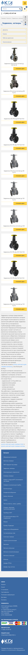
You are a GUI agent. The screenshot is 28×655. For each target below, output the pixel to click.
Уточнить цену (20, 68)
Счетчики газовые (9, 537)
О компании (4, 589)
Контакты (4, 600)
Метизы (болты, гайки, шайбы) (12, 503)
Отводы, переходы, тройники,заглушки (9, 508)
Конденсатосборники (10, 492)
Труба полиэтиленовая (10, 540)
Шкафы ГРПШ (7, 563)
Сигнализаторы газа (9, 533)
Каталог (9, 18)
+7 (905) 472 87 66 (9, 13)
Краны (5, 500)
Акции (3, 587)
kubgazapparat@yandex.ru (8, 635)
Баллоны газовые (9, 461)
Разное (6, 521)
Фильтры (6, 544)
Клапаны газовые (8, 476)
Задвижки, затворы (9, 468)
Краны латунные (8, 496)
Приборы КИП (8, 512)
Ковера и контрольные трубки (12, 485)
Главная (3, 18)
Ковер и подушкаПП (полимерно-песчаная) (13, 480)
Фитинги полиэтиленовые (11, 552)
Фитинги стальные (9, 555)
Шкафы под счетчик (9, 567)
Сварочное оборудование (11, 529)
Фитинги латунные (9, 548)
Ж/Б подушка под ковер (10, 464)
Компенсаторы (8, 488)
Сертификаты (5, 592)
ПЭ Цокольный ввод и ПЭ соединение (11, 517)
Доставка (3, 597)
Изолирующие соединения (11, 472)
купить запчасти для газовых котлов (13, 446)
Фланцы (6, 559)
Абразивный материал (10, 457)
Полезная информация (7, 594)
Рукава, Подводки (9, 525)
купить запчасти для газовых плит (12, 444)
